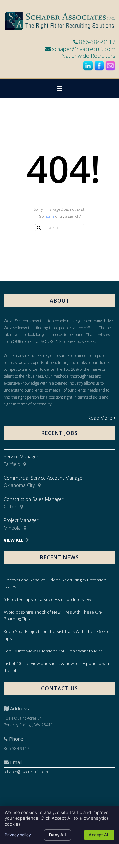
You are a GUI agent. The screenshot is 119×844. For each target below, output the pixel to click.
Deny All (57, 835)
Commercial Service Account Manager (44, 478)
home (49, 216)
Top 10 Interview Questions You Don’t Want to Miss (53, 651)
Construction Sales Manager (33, 499)
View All (14, 540)
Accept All (99, 835)
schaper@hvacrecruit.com (83, 49)
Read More (100, 417)
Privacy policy (18, 834)
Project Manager (21, 520)
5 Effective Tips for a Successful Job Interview (47, 599)
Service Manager (21, 456)
